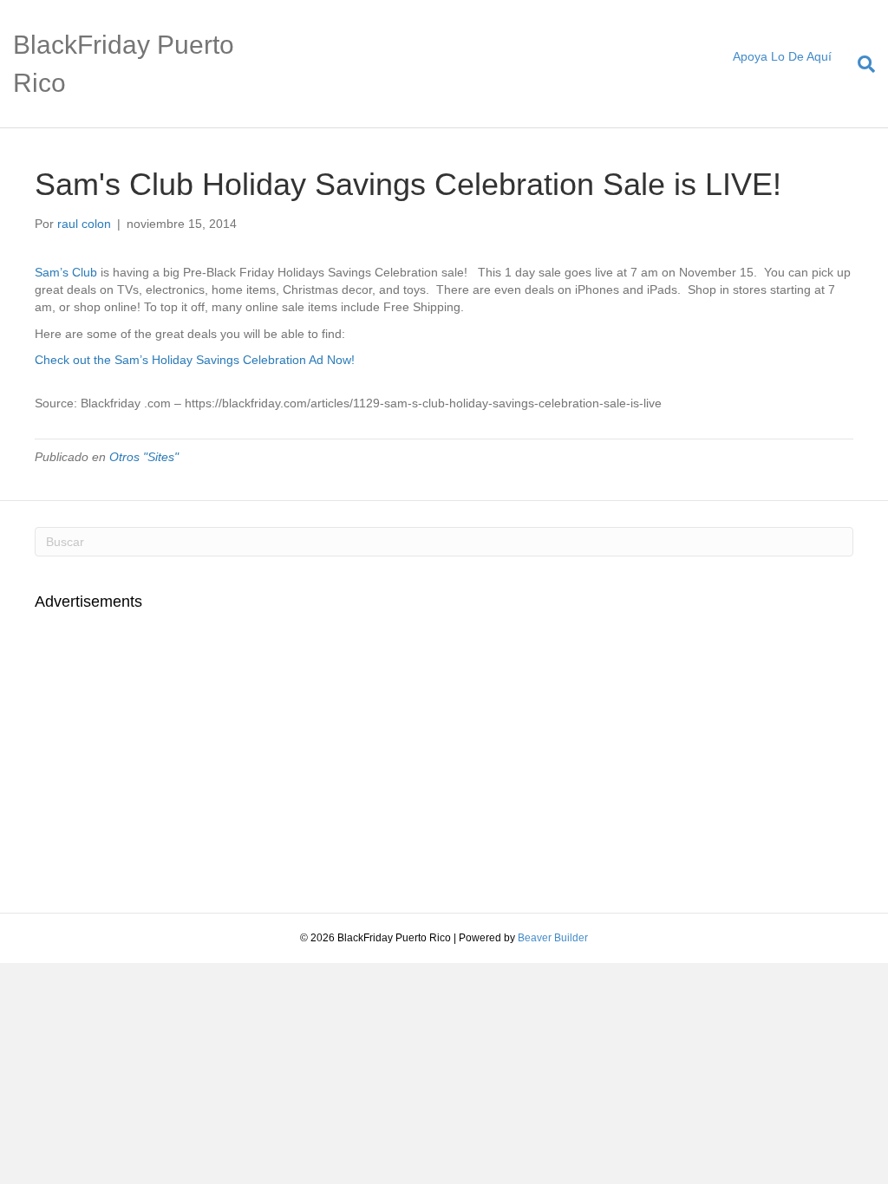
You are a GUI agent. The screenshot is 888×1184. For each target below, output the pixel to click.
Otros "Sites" (144, 457)
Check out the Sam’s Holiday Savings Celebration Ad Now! (195, 360)
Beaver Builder (553, 938)
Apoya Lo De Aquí (782, 56)
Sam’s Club (66, 272)
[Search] (860, 64)
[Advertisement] (180, 751)
